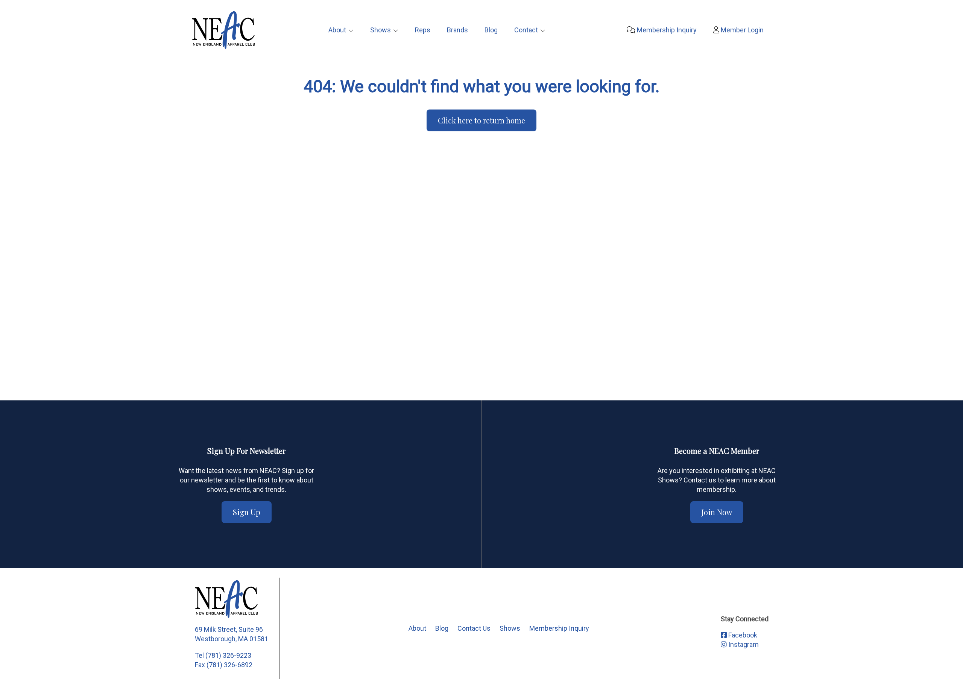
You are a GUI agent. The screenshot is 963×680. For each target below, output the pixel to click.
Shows (380, 30)
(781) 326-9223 (228, 655)
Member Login (741, 30)
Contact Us (474, 628)
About (337, 30)
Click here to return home (481, 120)
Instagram (743, 644)
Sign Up (246, 512)
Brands (457, 30)
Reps (422, 30)
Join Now (717, 512)
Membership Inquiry (666, 30)
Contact (526, 30)
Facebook (742, 635)
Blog (491, 30)
